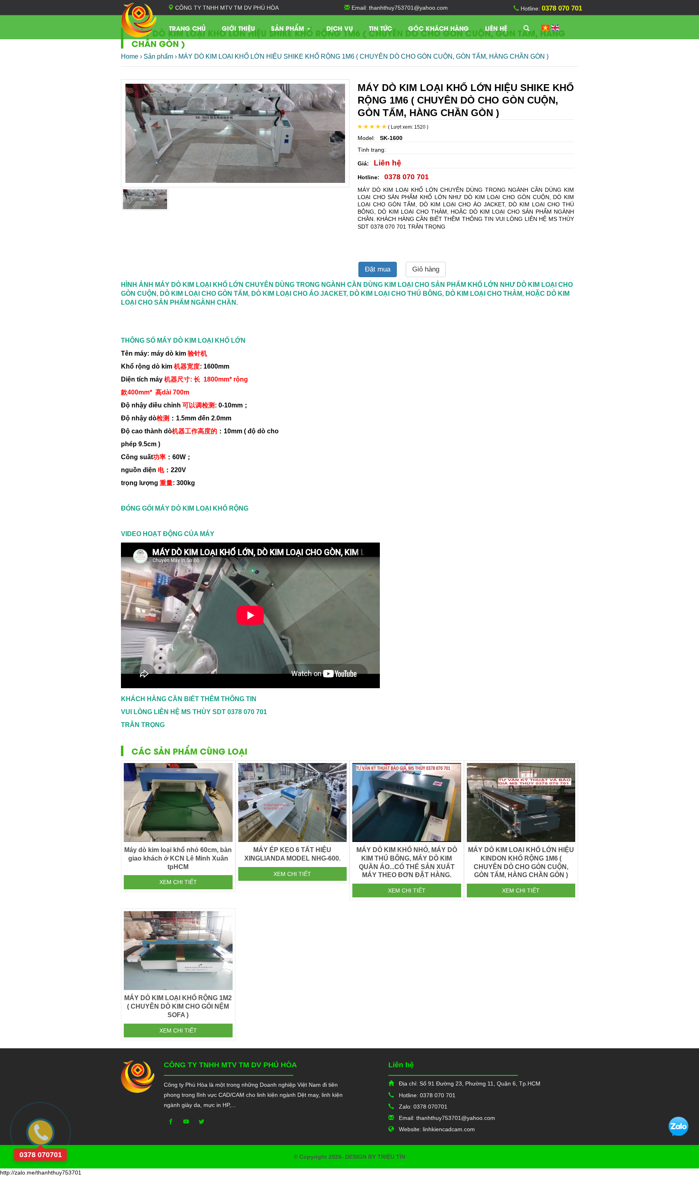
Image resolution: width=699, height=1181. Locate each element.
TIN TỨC (380, 27)
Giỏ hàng (425, 269)
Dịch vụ (339, 27)
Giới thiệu (238, 27)
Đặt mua (377, 269)
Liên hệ (496, 27)
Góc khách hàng (438, 27)
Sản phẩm (288, 27)
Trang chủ (187, 27)
